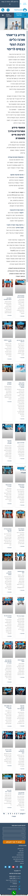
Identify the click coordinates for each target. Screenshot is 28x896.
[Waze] (21, 867)
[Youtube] (13, 867)
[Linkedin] (5, 867)
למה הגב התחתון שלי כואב (21, 751)
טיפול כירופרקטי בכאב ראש (18, 857)
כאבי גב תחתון (21, 848)
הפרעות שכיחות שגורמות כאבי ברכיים (20, 708)
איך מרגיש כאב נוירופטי (20, 341)
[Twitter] (9, 867)
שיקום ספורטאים (20, 855)
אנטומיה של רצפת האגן (21, 529)
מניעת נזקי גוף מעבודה (7, 616)
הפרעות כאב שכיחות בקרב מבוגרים (8, 661)
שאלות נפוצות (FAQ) (19, 861)
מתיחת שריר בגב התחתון (21, 793)
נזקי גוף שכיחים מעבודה (9, 442)
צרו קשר (22, 863)
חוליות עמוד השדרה (8, 485)
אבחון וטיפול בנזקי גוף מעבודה (21, 486)
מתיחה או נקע (20, 442)
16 (4, 814)
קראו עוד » (22, 316)
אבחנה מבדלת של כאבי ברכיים (7, 530)
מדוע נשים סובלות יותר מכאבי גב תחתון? (21, 385)
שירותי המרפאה (22, 845)
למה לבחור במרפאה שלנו (18, 859)
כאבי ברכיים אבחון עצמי (8, 750)
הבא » (14, 816)
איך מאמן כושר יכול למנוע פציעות (7, 707)
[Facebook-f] (17, 867)
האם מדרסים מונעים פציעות (20, 296)
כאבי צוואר (21, 850)
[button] (8, 10)
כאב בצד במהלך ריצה (8, 790)
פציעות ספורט (21, 853)
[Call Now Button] (14, 893)
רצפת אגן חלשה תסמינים (7, 298)
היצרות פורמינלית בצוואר (8, 573)
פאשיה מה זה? (20, 616)
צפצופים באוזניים (9, 383)
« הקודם (22, 814)
